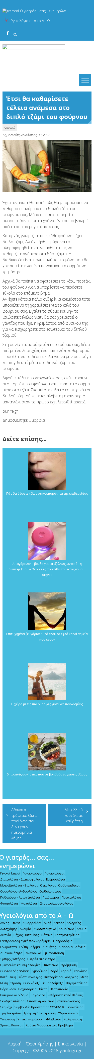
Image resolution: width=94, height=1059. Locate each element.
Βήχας (18, 935)
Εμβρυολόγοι (55, 879)
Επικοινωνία (70, 1044)
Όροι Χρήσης (39, 1044)
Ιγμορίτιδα (39, 971)
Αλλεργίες (74, 923)
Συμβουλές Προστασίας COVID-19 (39, 1007)
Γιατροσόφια (62, 941)
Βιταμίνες (32, 935)
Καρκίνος (80, 971)
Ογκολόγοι (48, 885)
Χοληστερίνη (73, 1019)
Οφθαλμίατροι (50, 891)
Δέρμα (35, 947)
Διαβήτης (49, 947)
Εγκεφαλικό (33, 953)
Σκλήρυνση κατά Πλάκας (65, 995)
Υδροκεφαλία (68, 1013)
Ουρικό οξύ (32, 983)
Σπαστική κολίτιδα (40, 1001)
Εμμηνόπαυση (54, 953)
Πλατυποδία (59, 989)
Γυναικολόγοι (32, 873)
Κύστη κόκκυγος (30, 977)
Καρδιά (66, 971)
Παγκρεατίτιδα (76, 983)
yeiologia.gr (71, 1050)
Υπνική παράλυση (31, 1019)
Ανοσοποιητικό (45, 929)
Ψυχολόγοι (29, 903)
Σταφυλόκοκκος (68, 1001)
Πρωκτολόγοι (71, 897)
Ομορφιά (10, 127)
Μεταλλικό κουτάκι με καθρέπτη (73, 815)
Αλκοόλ (59, 923)
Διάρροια (65, 947)
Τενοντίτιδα (74, 1007)
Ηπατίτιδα (50, 965)
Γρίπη (23, 947)
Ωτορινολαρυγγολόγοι (56, 903)
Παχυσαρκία (27, 989)
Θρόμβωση (69, 965)
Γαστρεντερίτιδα (67, 935)
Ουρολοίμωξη (53, 983)
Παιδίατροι (51, 897)
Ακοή (47, 923)
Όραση (16, 983)
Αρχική (15, 1044)
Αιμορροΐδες (32, 923)
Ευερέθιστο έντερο (41, 959)
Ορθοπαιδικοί (68, 885)
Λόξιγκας (71, 977)
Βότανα (46, 935)
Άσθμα (81, 929)
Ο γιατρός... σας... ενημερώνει (43, 11)
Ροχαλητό (38, 995)
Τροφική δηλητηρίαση (40, 1013)
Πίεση (43, 989)
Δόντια (80, 947)
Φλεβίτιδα (53, 1019)
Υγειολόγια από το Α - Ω (30, 20)
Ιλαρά (54, 971)
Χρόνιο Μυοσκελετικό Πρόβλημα (49, 1025)
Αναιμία (25, 929)
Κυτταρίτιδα (53, 977)
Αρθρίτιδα (66, 929)
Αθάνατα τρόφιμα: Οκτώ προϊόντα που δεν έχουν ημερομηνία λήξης (24, 823)
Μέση (84, 977)
